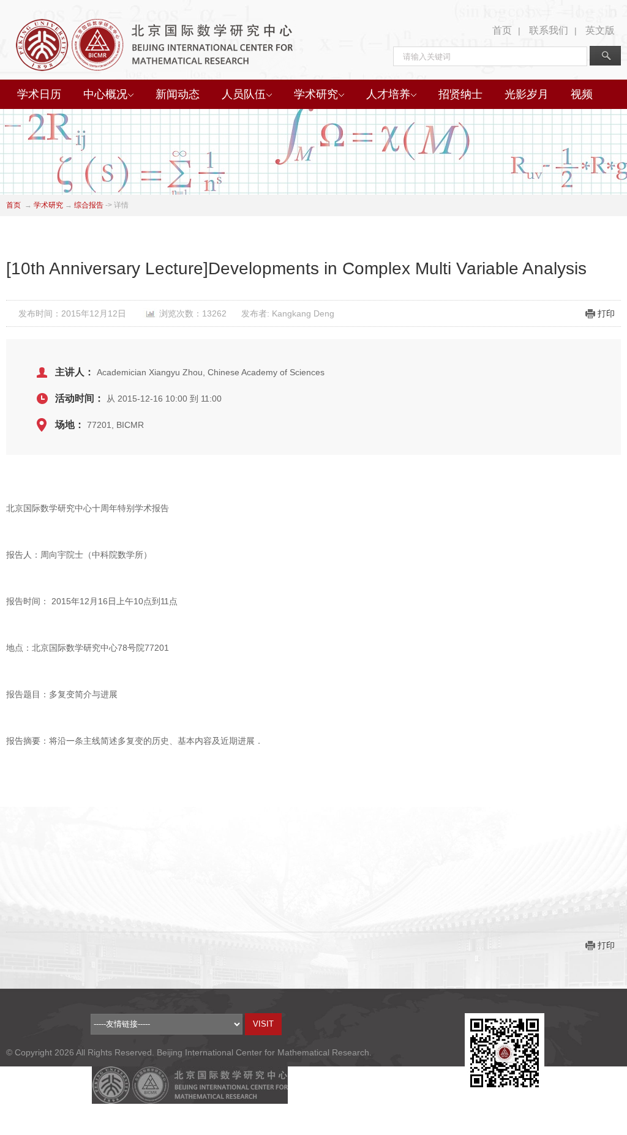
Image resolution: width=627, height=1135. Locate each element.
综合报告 (88, 205)
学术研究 (316, 94)
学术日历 (39, 94)
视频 (582, 94)
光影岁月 (527, 94)
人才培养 (388, 94)
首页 (502, 30)
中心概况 (105, 94)
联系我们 (548, 30)
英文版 (600, 30)
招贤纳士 (460, 94)
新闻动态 (178, 94)
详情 (121, 205)
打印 (606, 313)
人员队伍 (244, 94)
